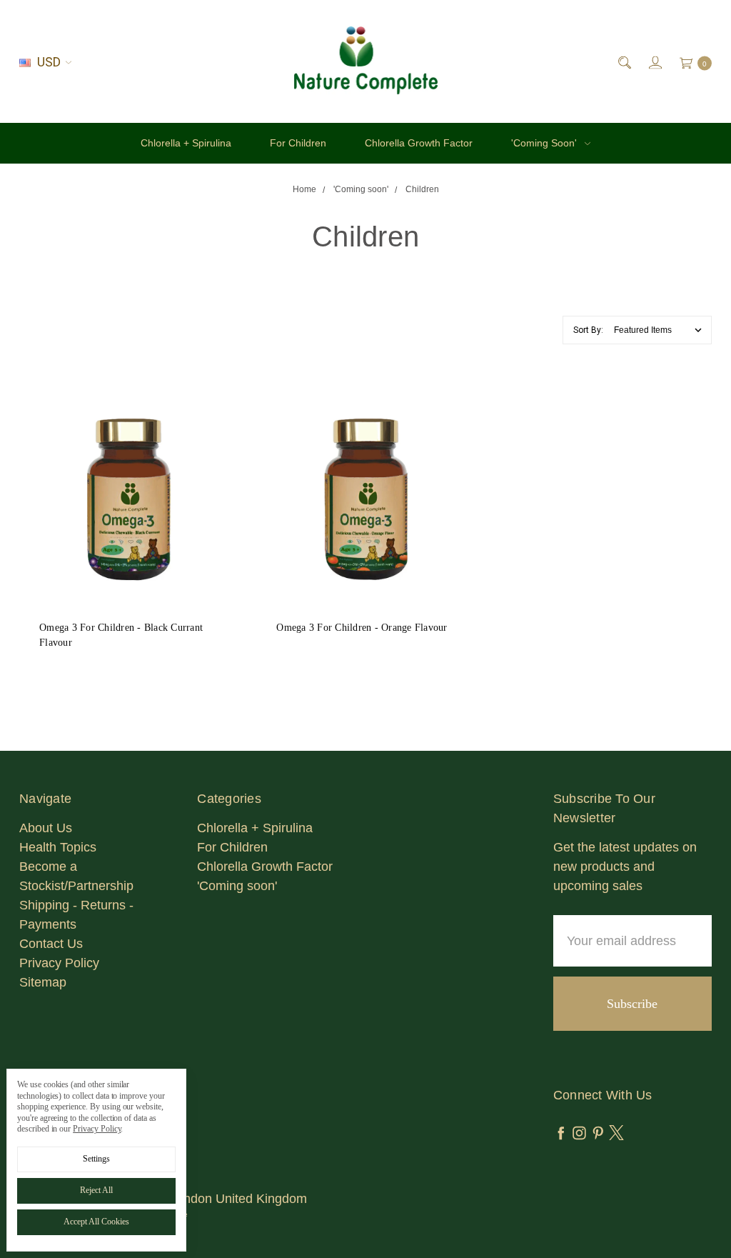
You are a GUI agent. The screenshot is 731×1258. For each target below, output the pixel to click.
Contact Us (51, 944)
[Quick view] (209, 417)
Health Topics (57, 847)
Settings (96, 1159)
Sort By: (588, 330)
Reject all (96, 1190)
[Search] (623, 61)
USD (49, 61)
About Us (45, 828)
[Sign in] (654, 61)
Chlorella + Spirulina (186, 143)
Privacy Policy (59, 963)
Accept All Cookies (96, 1222)
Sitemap (42, 982)
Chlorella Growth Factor (419, 143)
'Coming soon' (545, 143)
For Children (298, 143)
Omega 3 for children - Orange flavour (361, 627)
